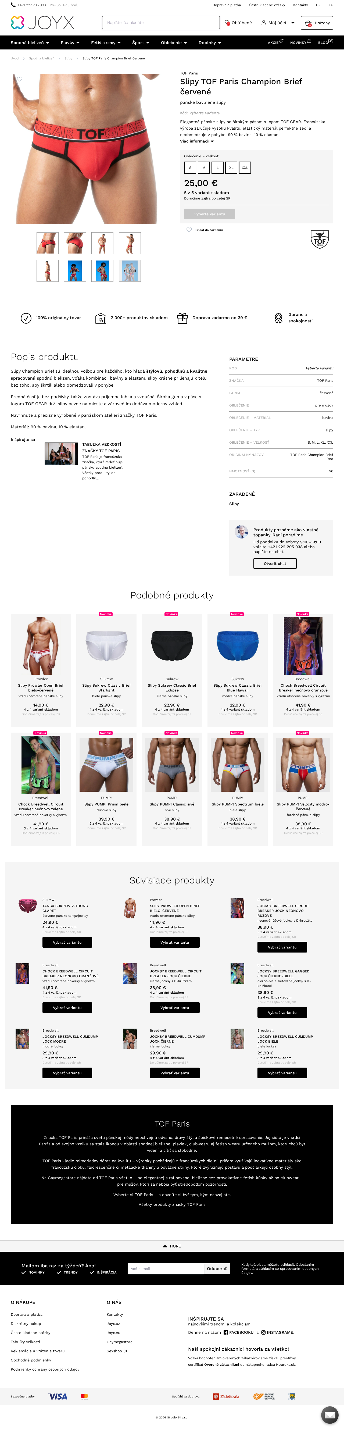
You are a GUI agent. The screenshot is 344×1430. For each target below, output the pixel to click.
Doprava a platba (227, 5)
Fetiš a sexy (103, 42)
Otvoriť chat (275, 563)
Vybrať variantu (67, 942)
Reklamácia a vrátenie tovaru (38, 1351)
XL (231, 168)
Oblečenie (171, 42)
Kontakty (300, 5)
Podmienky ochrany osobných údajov (45, 1369)
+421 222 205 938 (31, 5)
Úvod (15, 58)
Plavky (67, 42)
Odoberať (217, 1268)
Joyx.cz (113, 1323)
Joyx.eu (113, 1333)
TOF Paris (189, 73)
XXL (245, 168)
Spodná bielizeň (27, 42)
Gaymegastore (119, 1342)
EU (331, 5)
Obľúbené (240, 23)
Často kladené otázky (267, 5)
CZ (318, 5)
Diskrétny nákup (26, 1323)
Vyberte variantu (209, 214)
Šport (138, 42)
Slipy (68, 58)
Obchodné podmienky (31, 1360)
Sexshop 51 (117, 1351)
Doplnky (207, 42)
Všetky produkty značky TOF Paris (172, 1204)
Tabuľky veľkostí (25, 1342)
